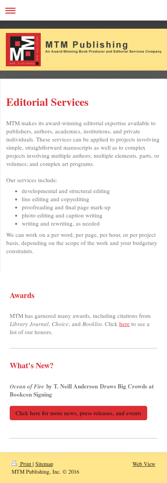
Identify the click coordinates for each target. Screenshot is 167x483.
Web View (143, 463)
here (124, 324)
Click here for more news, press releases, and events (78, 413)
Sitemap (44, 463)
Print (26, 463)
